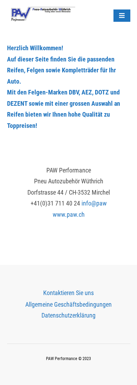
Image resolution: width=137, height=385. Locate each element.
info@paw (94, 203)
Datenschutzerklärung (68, 315)
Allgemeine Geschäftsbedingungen (68, 304)
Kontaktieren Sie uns (68, 292)
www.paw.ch (69, 214)
